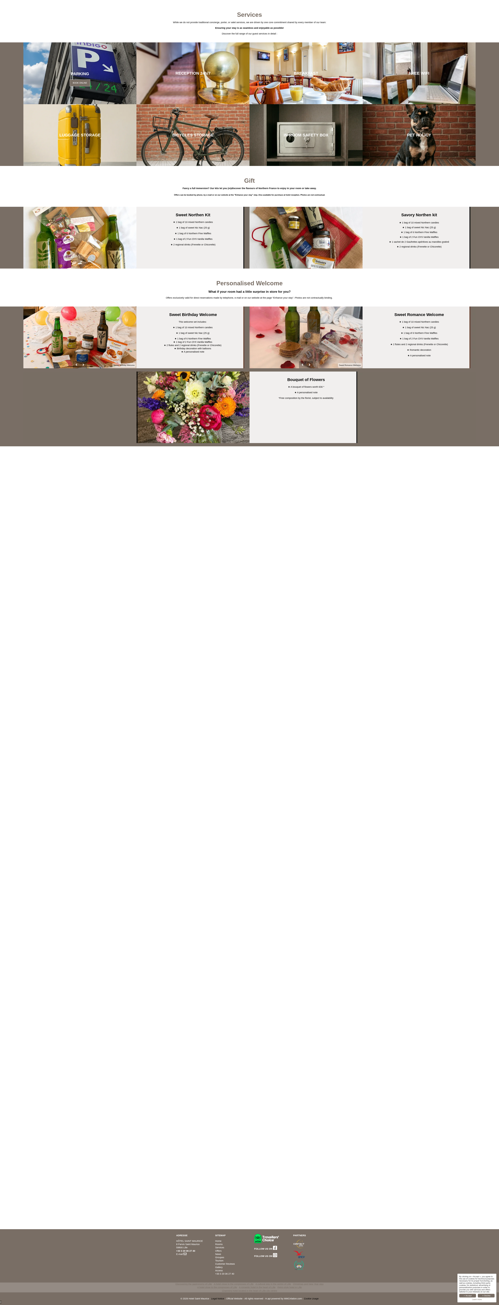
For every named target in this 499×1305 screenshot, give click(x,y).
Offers (218, 1251)
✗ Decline (486, 1295)
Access (219, 1270)
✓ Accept (468, 1295)
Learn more (477, 1299)
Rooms (219, 1244)
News (218, 1254)
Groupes (219, 1257)
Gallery (219, 1267)
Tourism (219, 1260)
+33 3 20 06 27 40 (224, 1273)
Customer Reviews (225, 1264)
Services (219, 1247)
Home (218, 1241)
